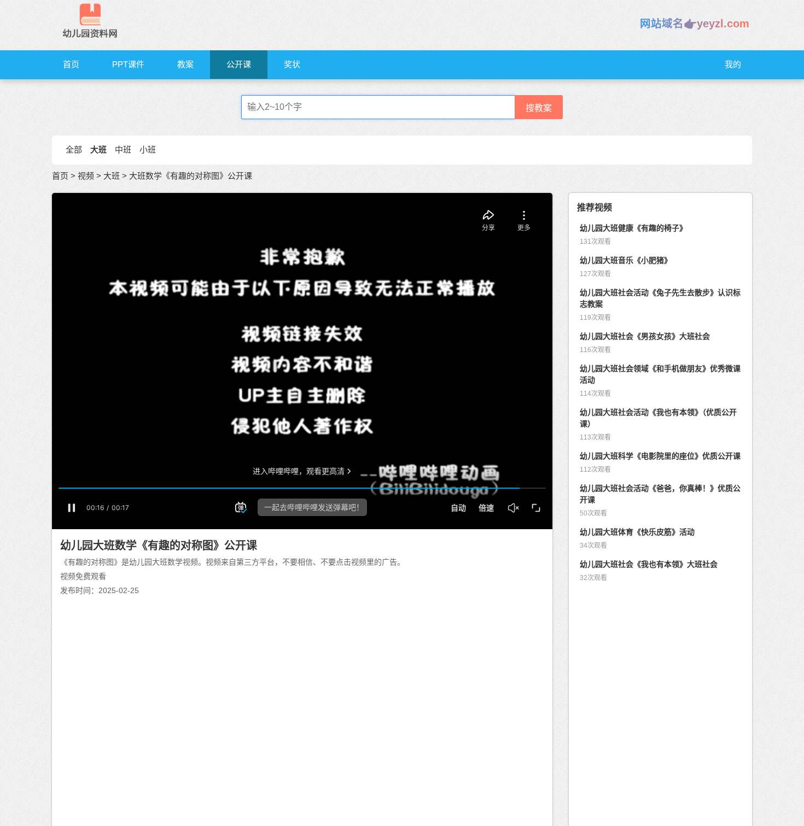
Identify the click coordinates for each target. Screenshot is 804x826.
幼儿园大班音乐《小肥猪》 (626, 260)
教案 (185, 64)
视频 (86, 175)
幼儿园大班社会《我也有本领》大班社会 (649, 564)
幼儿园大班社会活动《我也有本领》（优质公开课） (658, 418)
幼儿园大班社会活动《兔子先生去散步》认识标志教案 (660, 298)
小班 (147, 149)
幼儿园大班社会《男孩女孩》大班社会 (645, 336)
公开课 (238, 64)
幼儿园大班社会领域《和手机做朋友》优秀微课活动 (660, 374)
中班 (123, 149)
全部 (74, 149)
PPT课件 (128, 64)
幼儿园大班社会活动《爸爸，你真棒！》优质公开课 (660, 494)
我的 (733, 64)
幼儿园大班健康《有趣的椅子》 (633, 228)
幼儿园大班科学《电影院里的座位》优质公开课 (660, 456)
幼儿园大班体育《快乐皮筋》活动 (637, 532)
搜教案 (539, 108)
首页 (71, 64)
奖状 (292, 64)
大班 (98, 149)
